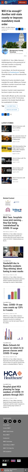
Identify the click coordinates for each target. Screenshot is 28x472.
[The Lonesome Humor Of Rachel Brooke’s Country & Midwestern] (7, 138)
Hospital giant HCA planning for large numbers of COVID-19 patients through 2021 (13, 390)
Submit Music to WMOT (9, 444)
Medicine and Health (12, 109)
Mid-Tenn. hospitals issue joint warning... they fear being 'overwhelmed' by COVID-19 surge (13, 223)
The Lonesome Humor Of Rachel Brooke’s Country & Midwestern (19, 137)
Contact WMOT (7, 428)
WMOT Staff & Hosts (8, 431)
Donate (23, 2)
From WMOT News (11, 106)
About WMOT (6, 434)
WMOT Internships (7, 441)
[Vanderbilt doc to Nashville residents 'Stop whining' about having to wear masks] (13, 252)
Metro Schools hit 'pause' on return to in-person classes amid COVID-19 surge (13, 349)
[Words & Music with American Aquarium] (7, 170)
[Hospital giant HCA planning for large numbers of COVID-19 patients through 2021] (13, 375)
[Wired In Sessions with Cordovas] (7, 180)
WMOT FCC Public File (8, 448)
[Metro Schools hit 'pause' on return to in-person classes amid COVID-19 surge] (13, 334)
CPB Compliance (7, 451)
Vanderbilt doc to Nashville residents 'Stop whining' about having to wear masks (13, 267)
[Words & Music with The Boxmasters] (7, 160)
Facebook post (14, 72)
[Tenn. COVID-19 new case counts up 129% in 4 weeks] (13, 293)
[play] (2, 470)
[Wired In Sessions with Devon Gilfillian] (7, 128)
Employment (6, 438)
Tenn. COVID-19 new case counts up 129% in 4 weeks (13, 307)
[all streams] (26, 470)
